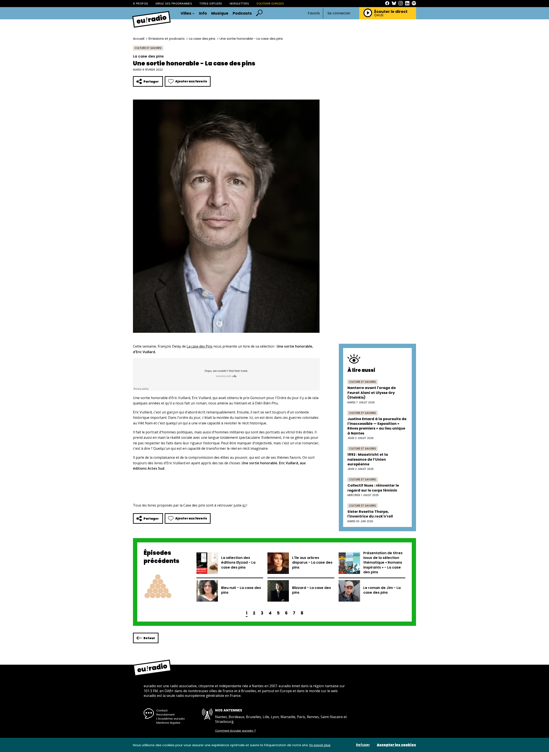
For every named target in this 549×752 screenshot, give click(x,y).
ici (244, 505)
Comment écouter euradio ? (235, 731)
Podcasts (242, 13)
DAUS (378, 15)
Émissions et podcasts (167, 38)
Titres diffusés (210, 4)
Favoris (314, 13)
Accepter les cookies (396, 745)
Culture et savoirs (148, 48)
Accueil (138, 38)
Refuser (363, 745)
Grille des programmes (173, 4)
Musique (219, 13)
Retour (149, 638)
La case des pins (202, 38)
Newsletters (239, 4)
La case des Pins (200, 346)
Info (203, 13)
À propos (140, 4)
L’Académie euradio (170, 719)
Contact (161, 710)
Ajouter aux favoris (191, 81)
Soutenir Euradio (270, 4)
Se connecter (339, 13)
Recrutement (165, 715)
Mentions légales (168, 723)
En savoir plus (319, 745)
